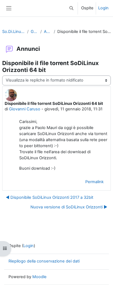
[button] (72, 8)
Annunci (48, 31)
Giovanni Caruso (24, 109)
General (34, 31)
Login (103, 7)
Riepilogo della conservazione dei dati (44, 261)
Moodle (39, 276)
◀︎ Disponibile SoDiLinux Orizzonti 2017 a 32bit (49, 197)
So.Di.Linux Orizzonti (13, 31)
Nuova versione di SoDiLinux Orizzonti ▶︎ (68, 207)
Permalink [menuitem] (94, 181)
